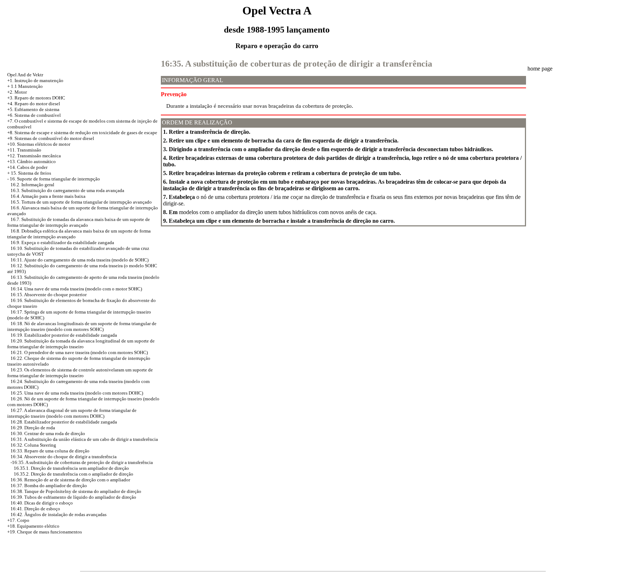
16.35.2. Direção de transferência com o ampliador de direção (73, 474)
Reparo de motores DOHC (39, 98)
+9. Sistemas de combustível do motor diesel (50, 138)
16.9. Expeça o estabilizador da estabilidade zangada (62, 242)
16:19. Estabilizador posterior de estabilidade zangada (64, 335)
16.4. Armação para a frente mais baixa (48, 196)
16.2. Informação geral (32, 184)
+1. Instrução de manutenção (35, 80)
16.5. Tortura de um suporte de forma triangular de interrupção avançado (81, 202)
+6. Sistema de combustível (34, 115)
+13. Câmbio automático (31, 161)
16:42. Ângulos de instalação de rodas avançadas (59, 514)
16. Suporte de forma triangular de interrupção (55, 179)
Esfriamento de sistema (36, 109)
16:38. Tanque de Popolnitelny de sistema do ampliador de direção (76, 491)
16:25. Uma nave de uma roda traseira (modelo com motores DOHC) (77, 393)
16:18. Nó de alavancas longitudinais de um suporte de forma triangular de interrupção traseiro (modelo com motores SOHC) (81, 326)
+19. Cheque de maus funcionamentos (44, 532)
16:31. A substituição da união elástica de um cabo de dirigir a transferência (84, 439)
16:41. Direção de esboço (35, 508)
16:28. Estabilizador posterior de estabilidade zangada (64, 422)
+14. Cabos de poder (27, 167)
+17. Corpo (18, 520)
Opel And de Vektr (25, 74)
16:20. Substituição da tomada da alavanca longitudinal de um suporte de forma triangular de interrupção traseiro (81, 343)
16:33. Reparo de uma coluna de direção (50, 451)
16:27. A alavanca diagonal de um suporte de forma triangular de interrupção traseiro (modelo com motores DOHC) (72, 413)
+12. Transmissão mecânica (34, 155)
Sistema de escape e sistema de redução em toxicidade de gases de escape (85, 132)
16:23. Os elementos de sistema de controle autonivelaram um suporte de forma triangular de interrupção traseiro (80, 372)
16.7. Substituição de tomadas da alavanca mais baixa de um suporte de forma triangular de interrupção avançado (78, 222)
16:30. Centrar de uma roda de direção (48, 433)
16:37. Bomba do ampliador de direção (49, 485)
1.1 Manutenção (27, 86)
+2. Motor (17, 92)
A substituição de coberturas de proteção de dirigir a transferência (89, 462)
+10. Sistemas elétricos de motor (38, 144)
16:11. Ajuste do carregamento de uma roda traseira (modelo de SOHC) (80, 260)
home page (539, 68)
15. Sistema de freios (31, 173)
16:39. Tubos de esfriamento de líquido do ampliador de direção (73, 497)
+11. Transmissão (24, 150)
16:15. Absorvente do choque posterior (49, 294)
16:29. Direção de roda (33, 427)
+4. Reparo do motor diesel (33, 103)
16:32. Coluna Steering (33, 445)
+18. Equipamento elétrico (33, 526)
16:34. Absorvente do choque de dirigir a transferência (64, 456)
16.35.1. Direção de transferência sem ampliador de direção (71, 468)
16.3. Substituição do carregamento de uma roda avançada (67, 190)
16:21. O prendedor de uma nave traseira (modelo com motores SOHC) (79, 352)
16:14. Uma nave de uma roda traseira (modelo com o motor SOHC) (76, 289)
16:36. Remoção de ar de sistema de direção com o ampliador (70, 479)
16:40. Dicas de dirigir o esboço (42, 503)
